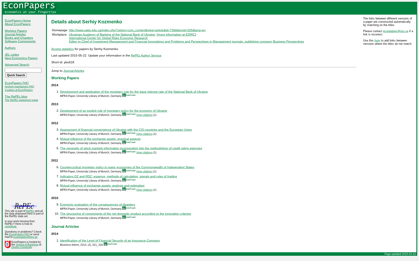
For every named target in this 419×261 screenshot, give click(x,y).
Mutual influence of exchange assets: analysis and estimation (102, 185)
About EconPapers (18, 24)
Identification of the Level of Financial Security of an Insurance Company (110, 240)
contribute (11, 226)
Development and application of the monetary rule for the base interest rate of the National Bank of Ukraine (134, 91)
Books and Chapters (19, 37)
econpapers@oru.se (395, 31)
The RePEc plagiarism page (21, 100)
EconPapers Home (18, 20)
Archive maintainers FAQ (19, 86)
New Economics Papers (21, 58)
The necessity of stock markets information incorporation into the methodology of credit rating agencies (131, 148)
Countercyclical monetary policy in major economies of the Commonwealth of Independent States (127, 167)
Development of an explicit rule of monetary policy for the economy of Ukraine (113, 110)
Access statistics (62, 49)
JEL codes (12, 54)
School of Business (27, 244)
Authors (10, 48)
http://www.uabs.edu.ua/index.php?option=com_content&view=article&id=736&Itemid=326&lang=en (137, 30)
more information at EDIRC (176, 34)
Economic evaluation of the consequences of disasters (97, 204)
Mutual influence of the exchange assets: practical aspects (100, 139)
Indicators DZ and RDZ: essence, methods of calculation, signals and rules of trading (118, 176)
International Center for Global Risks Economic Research (108, 38)
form (377, 40)
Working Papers (16, 31)
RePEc (30, 211)
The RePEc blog (16, 96)
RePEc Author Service (146, 55)
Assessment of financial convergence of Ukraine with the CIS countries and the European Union (126, 129)
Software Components (20, 41)
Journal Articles (15, 34)
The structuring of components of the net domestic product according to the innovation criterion (125, 213)
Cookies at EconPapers (19, 90)
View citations (144, 115)
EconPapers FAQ (17, 83)
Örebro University (21, 247)
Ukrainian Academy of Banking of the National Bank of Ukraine (112, 34)
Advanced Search (17, 64)
